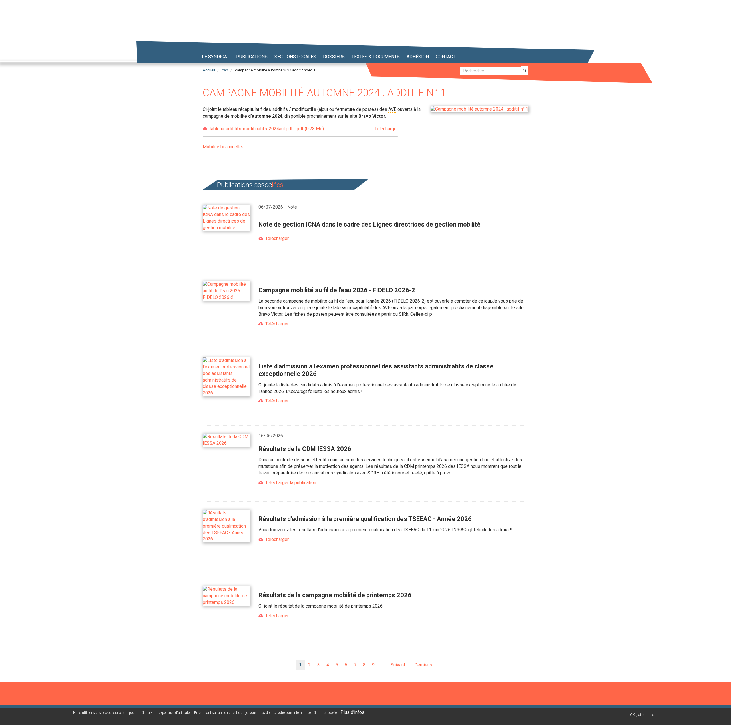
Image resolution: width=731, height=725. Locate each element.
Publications (252, 56)
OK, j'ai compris (642, 715)
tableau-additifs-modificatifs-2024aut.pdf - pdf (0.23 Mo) (304, 128)
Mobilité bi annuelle (222, 146)
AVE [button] (392, 109)
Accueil (209, 70)
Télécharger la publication (290, 482)
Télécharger (277, 238)
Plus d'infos (352, 712)
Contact (445, 56)
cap (225, 70)
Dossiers (334, 56)
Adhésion (418, 56)
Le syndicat (215, 56)
